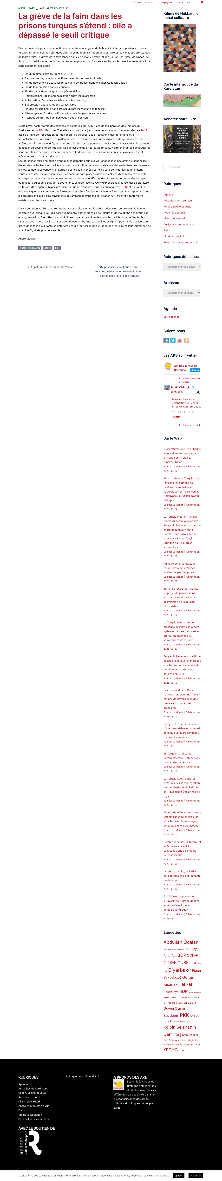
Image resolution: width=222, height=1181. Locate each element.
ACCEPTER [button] (195, 1175)
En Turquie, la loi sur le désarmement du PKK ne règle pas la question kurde (182, 758)
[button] (202, 2)
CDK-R (47, 248)
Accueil (137, 2)
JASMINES (174, 998)
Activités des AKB (174, 212)
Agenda (168, 194)
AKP (144, 130)
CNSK (183, 962)
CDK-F (192, 955)
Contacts (150, 2)
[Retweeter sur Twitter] (180, 378)
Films (166, 230)
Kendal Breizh (193, 998)
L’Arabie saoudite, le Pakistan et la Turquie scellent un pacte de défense (182, 876)
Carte (180, 2)
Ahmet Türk (172, 949)
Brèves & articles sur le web (180, 242)
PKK (41, 130)
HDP (183, 991)
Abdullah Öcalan (30, 248)
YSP (182, 1050)
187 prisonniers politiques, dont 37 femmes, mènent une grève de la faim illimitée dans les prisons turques (118, 271)
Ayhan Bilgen (185, 949)
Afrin (165, 949)
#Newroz (188, 399)
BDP (181, 955)
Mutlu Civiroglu (180, 387)
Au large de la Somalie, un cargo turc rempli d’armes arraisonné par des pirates (179, 568)
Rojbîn (169, 1027)
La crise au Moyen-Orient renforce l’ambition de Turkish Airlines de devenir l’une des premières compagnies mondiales (181, 698)
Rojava (174, 1021)
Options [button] (179, 1175)
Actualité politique (53, 8)
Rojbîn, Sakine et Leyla (177, 206)
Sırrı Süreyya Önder (175, 1040)
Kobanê (171, 1002)
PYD (191, 1016)
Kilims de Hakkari (174, 218)
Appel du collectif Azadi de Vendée (52, 267)
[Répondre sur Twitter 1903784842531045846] (174, 412)
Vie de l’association (175, 236)
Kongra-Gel (181, 1003)
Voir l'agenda (171, 316)
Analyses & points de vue (178, 224)
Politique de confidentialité (82, 1076)
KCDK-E (183, 997)
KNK (165, 1003)
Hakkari (186, 984)
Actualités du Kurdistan (177, 200)
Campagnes (165, 2)
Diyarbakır (179, 970)
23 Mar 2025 (177, 392)
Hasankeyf (170, 992)
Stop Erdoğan (190, 1034)
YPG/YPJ (171, 1049)
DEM (192, 963)
